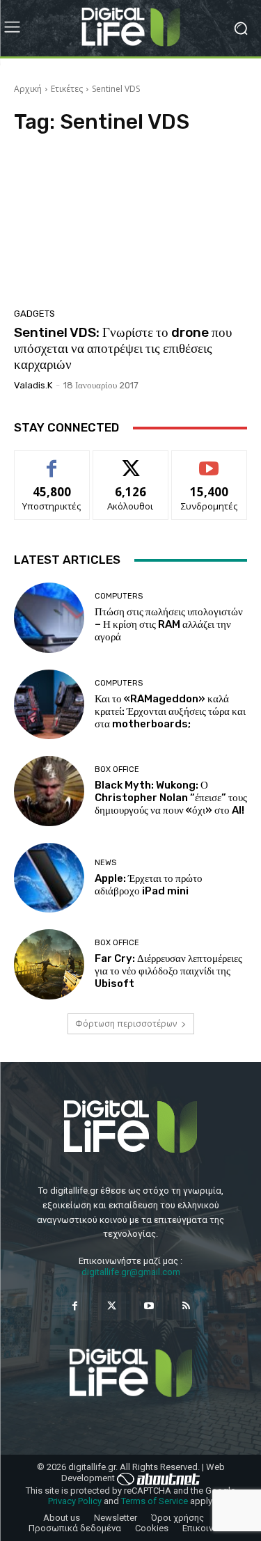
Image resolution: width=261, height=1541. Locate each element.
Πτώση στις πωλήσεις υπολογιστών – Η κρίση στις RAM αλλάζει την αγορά (169, 624)
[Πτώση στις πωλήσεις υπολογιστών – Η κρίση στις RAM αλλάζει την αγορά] (49, 618)
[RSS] (186, 1306)
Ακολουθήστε (130, 461)
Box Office (117, 769)
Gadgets (34, 313)
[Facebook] (74, 1306)
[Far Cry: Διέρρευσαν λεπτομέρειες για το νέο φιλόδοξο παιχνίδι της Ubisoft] (49, 964)
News (105, 863)
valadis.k (33, 385)
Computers (119, 596)
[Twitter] (111, 1306)
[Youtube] (149, 1306)
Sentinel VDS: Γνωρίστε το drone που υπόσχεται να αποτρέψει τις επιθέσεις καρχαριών (123, 348)
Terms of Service (154, 1501)
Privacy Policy (75, 1501)
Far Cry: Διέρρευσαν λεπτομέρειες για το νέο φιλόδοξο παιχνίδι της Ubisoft (168, 971)
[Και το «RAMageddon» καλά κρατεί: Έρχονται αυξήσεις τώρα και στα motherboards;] (49, 705)
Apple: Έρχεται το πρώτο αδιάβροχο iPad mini (149, 884)
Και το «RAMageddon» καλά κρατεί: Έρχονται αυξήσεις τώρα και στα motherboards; (170, 711)
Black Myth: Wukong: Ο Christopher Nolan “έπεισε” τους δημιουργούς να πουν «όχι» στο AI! (171, 797)
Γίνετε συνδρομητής (209, 466)
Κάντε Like (52, 461)
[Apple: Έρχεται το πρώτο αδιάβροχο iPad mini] (49, 878)
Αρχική (28, 89)
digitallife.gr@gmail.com (130, 1272)
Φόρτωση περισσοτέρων (126, 1023)
